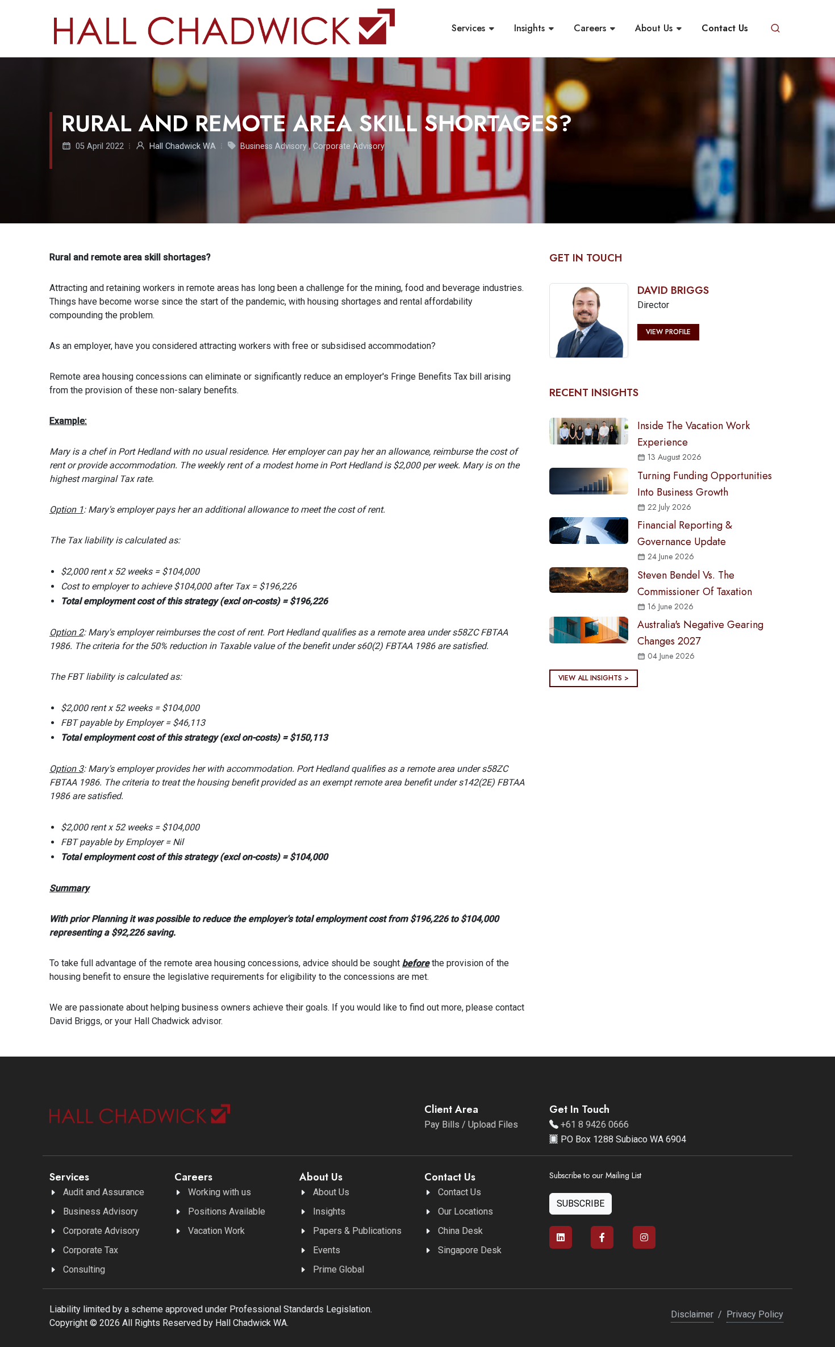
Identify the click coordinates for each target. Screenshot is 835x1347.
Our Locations (465, 1211)
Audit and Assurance (103, 1192)
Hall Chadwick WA (182, 146)
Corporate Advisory (349, 146)
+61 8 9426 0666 (595, 1124)
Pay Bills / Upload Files (471, 1124)
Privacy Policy (755, 1314)
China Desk (460, 1230)
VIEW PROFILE (668, 332)
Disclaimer (692, 1314)
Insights (329, 1211)
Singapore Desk (470, 1250)
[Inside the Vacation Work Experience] (588, 430)
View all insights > (593, 678)
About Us (331, 1192)
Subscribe (580, 1203)
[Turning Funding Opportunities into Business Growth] (588, 480)
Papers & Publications (357, 1230)
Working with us (219, 1192)
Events (326, 1250)
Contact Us (459, 1192)
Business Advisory (273, 146)
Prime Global (338, 1269)
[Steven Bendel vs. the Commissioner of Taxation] (588, 579)
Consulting (84, 1269)
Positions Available (226, 1211)
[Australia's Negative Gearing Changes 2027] (588, 629)
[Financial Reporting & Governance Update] (588, 530)
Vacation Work (216, 1230)
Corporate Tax (90, 1250)
